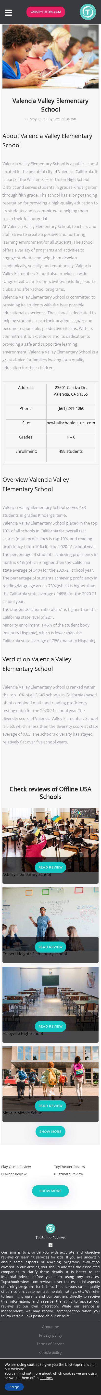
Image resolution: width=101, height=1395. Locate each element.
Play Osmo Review (16, 1166)
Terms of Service (50, 1343)
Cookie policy (50, 1352)
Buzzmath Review (68, 1174)
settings (46, 1378)
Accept (14, 1387)
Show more (50, 1131)
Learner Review (13, 1174)
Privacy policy (50, 1335)
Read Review (50, 867)
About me (50, 1326)
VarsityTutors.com (46, 12)
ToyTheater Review (69, 1166)
